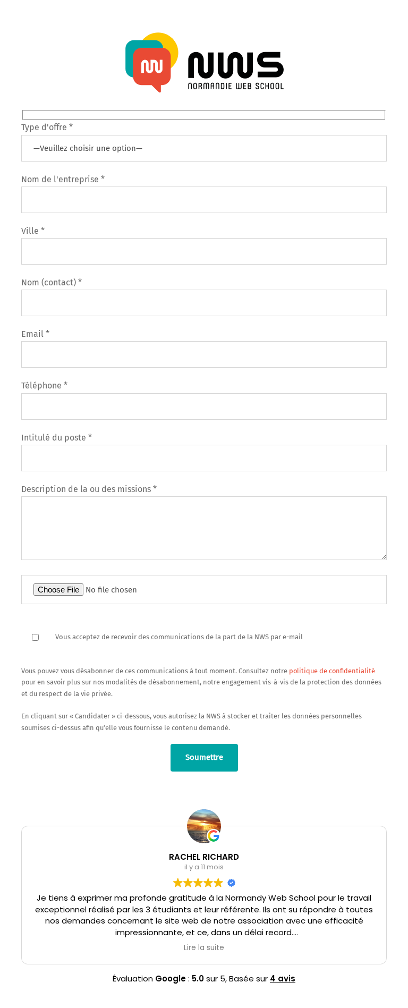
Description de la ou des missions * (89, 489)
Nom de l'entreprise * (63, 179)
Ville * (33, 231)
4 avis (282, 978)
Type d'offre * (47, 127)
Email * (35, 334)
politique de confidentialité (332, 671)
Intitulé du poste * (56, 438)
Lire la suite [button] (204, 948)
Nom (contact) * (51, 282)
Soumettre (204, 757)
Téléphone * (44, 385)
